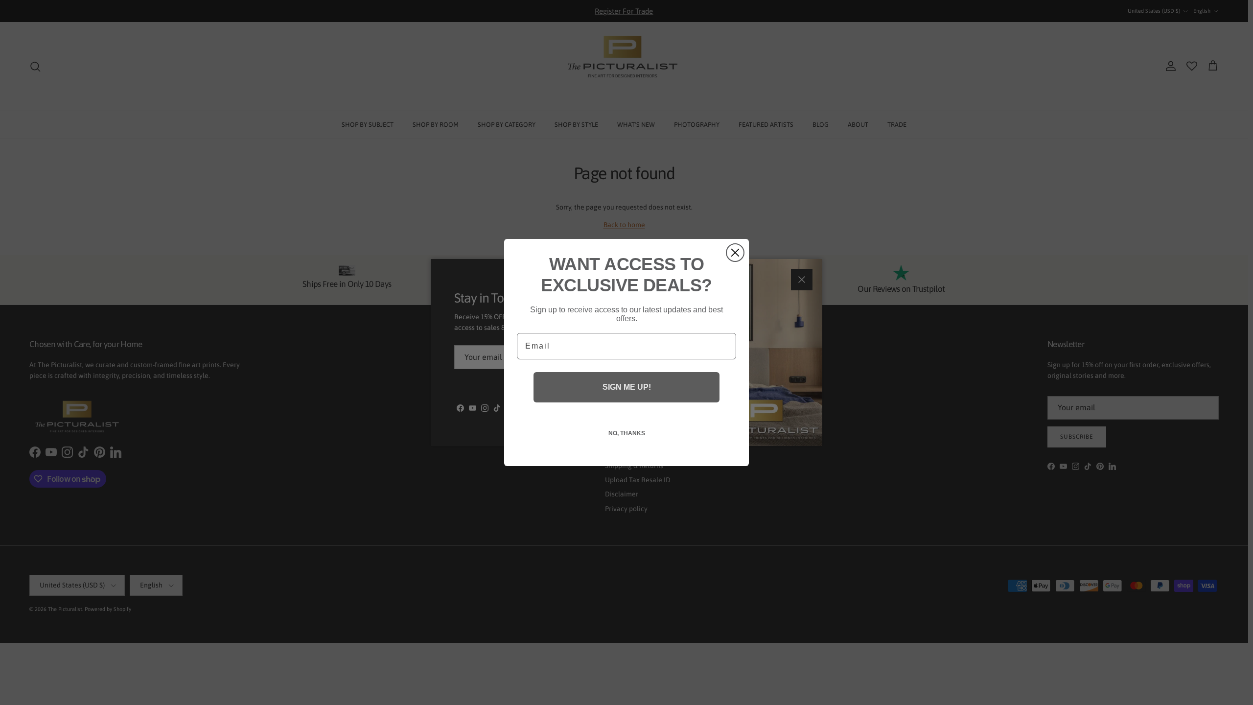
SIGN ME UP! (627, 387)
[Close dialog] (735, 252)
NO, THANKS (626, 433)
